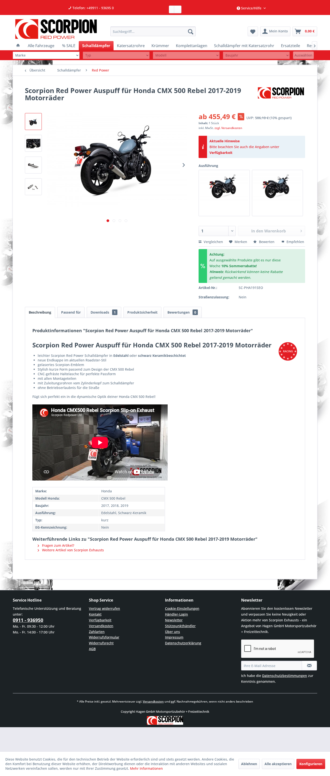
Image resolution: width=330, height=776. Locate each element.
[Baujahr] (256, 55)
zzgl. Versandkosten (228, 128)
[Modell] (186, 55)
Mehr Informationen (146, 768)
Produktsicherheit (142, 312)
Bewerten (266, 241)
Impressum (174, 637)
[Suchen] (191, 31)
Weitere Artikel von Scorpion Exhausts (72, 550)
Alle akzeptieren (278, 764)
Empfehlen (295, 241)
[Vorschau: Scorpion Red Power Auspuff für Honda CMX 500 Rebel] (33, 121)
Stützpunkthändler (180, 626)
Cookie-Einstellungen (182, 608)
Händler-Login (176, 614)
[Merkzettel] (253, 31)
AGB (92, 649)
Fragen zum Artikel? (57, 545)
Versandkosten (101, 626)
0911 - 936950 (28, 620)
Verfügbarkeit (220, 152)
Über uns (172, 631)
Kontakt (95, 614)
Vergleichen (213, 241)
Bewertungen (181, 312)
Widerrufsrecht (101, 643)
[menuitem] (153, 31)
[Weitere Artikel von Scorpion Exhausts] (281, 95)
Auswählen (303, 55)
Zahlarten (97, 631)
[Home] (18, 45)
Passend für (71, 312)
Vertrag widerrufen (104, 608)
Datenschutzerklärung (183, 643)
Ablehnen (249, 764)
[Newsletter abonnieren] (309, 665)
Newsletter (174, 620)
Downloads (103, 312)
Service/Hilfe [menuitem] (251, 8)
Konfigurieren (310, 764)
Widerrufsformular (104, 637)
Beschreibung (40, 312)
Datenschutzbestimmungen (284, 675)
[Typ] (116, 55)
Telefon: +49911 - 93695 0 (93, 8)
